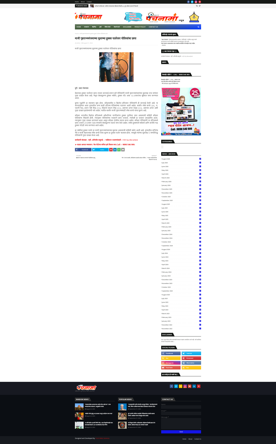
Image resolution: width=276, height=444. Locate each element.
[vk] (191, 363)
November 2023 (181, 283)
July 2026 (181, 163)
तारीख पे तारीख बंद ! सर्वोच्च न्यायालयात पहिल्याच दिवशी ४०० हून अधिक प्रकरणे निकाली (116, 6)
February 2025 (181, 227)
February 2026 (181, 182)
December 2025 (181, 189)
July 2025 (181, 208)
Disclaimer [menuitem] (127, 27)
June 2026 (181, 166)
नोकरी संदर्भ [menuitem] (117, 27)
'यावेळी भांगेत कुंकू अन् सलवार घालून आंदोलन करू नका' (98, 413)
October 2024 (181, 242)
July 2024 (181, 253)
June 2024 (181, 257)
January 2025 (181, 231)
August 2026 (181, 159)
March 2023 (181, 313)
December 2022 (181, 325)
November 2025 (181, 193)
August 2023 (181, 295)
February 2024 (181, 272)
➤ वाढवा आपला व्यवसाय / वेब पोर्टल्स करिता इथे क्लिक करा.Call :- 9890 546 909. (105, 144)
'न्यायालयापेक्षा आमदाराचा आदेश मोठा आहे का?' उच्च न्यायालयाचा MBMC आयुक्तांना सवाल (98, 405)
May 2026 (181, 170)
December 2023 (181, 280)
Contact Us (197, 439)
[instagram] (196, 1)
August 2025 (181, 204)
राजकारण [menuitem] (86, 27)
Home (77, 2)
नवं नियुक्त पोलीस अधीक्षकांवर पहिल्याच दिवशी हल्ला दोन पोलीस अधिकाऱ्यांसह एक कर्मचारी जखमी (141, 424)
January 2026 (181, 185)
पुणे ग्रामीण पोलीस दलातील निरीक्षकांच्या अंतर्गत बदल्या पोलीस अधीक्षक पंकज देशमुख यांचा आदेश (141, 415)
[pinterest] (199, 1)
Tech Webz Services (102, 438)
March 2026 (181, 178)
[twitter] (192, 1)
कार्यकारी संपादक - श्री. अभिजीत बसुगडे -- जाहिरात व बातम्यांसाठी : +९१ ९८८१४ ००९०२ (106, 140)
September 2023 (181, 291)
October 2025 (181, 197)
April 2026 (181, 174)
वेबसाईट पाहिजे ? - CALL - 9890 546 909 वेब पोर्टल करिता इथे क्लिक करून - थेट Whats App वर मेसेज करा (170, 81)
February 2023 (181, 317)
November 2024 (181, 238)
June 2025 (181, 212)
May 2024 (181, 261)
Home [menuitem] (79, 27)
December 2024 (181, 234)
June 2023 (181, 302)
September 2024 (181, 246)
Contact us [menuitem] (153, 27)
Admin (78, 43)
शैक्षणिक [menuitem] (94, 27)
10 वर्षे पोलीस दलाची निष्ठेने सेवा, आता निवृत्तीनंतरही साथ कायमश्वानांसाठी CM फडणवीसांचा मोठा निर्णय (99, 424)
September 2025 (181, 200)
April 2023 (181, 310)
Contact (89, 2)
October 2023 (181, 287)
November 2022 (181, 329)
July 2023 (181, 298)
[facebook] (188, 1)
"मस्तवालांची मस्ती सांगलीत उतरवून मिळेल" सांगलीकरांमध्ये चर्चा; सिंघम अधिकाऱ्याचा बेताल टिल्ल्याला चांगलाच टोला (142, 405)
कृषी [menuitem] (100, 27)
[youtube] (171, 367)
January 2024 (181, 276)
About (83, 2)
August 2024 (181, 249)
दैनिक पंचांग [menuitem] (108, 27)
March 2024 (181, 268)
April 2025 (181, 219)
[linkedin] (194, 386)
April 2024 (181, 264)
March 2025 (181, 223)
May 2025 (181, 215)
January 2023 (181, 321)
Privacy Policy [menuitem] (140, 27)
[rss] (171, 358)
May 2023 (181, 306)
